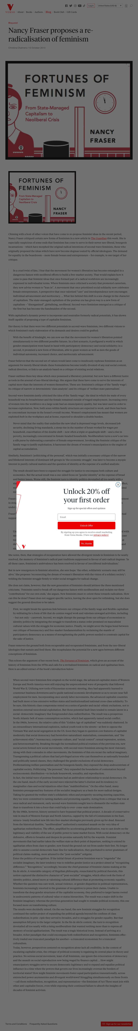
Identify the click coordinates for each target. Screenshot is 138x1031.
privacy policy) (101, 534)
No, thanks (86, 543)
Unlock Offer (86, 525)
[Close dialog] (118, 484)
